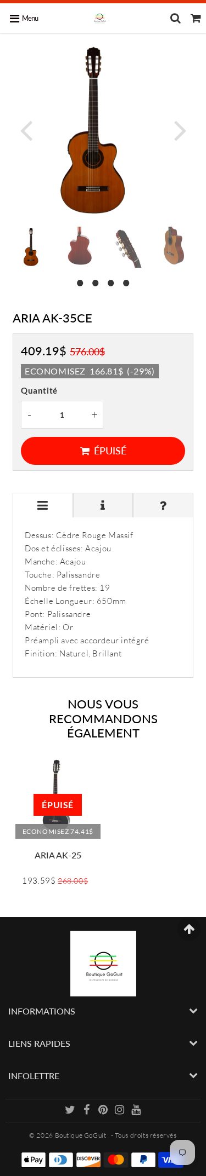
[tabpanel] (33, 247)
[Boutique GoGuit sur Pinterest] (104, 1111)
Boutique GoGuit (81, 1135)
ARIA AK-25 (58, 855)
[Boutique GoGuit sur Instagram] (120, 1111)
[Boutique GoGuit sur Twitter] (71, 1111)
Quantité (39, 390)
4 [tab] (126, 281)
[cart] (195, 18)
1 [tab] (80, 281)
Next (180, 129)
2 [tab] (95, 281)
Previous (26, 129)
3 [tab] (110, 281)
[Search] (175, 18)
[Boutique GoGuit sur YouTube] (136, 1111)
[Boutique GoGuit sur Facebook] (88, 1111)
